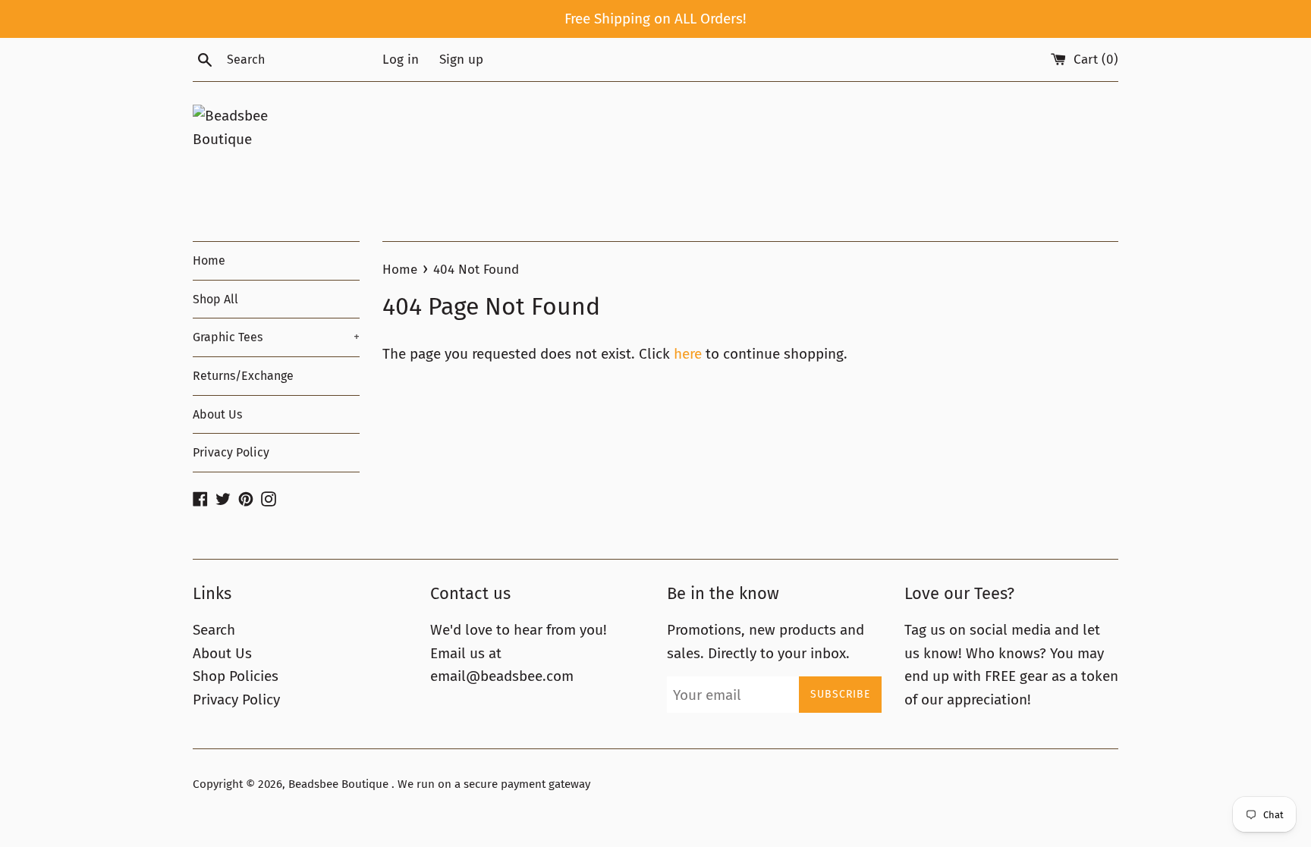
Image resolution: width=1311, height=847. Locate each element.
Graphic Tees (276, 337)
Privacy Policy (231, 452)
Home (209, 260)
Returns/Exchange (243, 376)
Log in (400, 59)
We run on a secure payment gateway (494, 784)
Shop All (215, 299)
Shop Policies (235, 676)
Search (214, 629)
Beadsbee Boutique (339, 784)
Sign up (461, 59)
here (688, 353)
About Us (217, 414)
